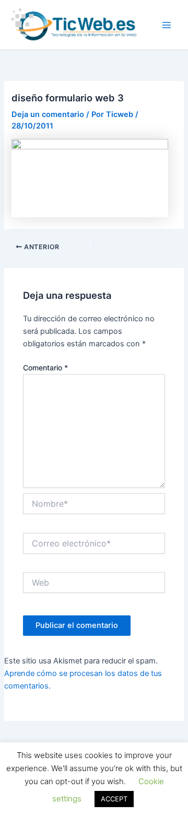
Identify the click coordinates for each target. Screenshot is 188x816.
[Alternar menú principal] (167, 25)
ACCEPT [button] (114, 799)
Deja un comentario (47, 114)
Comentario (45, 367)
